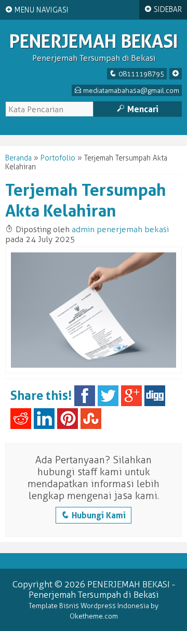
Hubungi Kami (93, 515)
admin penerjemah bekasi (120, 229)
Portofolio (58, 158)
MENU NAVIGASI (37, 10)
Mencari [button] (137, 109)
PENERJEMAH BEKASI (93, 41)
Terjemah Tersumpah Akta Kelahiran (85, 200)
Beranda (18, 158)
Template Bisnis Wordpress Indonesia (89, 605)
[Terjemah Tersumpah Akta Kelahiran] (93, 371)
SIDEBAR (163, 9)
